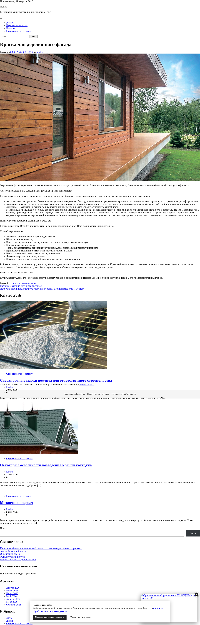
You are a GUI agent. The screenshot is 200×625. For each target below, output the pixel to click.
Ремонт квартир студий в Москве (18, 559)
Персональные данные (98, 394)
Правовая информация (74, 394)
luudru (40, 52)
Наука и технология (17, 25)
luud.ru (3, 6)
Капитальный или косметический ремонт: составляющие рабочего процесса (41, 548)
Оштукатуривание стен (12, 556)
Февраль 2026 (13, 604)
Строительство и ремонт (19, 31)
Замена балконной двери (13, 551)
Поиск (3, 528)
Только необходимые (80, 617)
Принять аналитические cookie (49, 617)
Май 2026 (11, 596)
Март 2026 (12, 601)
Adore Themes (86, 384)
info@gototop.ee (128, 394)
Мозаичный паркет (16, 503)
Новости (10, 28)
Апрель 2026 (13, 599)
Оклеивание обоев (10, 554)
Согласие (115, 394)
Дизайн (10, 22)
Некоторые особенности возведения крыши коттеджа (46, 465)
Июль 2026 (12, 590)
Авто (9, 618)
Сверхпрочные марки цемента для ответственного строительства (56, 380)
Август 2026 (13, 587)
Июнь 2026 (12, 593)
